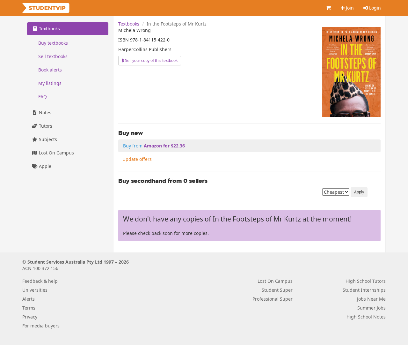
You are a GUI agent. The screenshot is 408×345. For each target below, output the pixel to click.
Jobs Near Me (371, 299)
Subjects (47, 139)
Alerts (28, 299)
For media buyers (41, 326)
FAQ (42, 97)
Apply (359, 192)
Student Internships (364, 290)
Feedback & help (40, 281)
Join (349, 8)
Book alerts (50, 70)
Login (374, 8)
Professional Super (272, 299)
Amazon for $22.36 (164, 146)
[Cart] (328, 8)
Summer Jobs (371, 308)
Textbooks (128, 24)
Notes (44, 112)
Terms (28, 308)
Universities (34, 290)
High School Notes (366, 317)
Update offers (137, 159)
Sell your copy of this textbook (151, 60)
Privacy (29, 317)
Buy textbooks (53, 43)
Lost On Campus (56, 153)
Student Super (277, 290)
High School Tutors (366, 281)
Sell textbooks (53, 56)
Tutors (45, 126)
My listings (50, 83)
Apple (44, 166)
